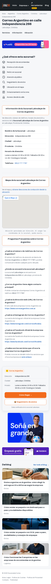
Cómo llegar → (25, 395)
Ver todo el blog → (41, 465)
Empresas (24, 5)
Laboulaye (43, 14)
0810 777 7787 (21, 163)
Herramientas (37, 7)
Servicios (6, 33)
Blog (47, 5)
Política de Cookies (19, 577)
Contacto (5, 580)
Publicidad (14, 580)
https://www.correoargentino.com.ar (20, 308)
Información (17, 33)
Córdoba (34, 14)
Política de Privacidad (34, 577)
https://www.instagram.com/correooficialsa (23, 324)
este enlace (27, 357)
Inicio (14, 5)
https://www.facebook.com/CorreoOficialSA (23, 342)
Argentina (11, 14)
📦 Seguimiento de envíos (25, 402)
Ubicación (29, 33)
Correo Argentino (23, 14)
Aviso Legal (6, 577)
